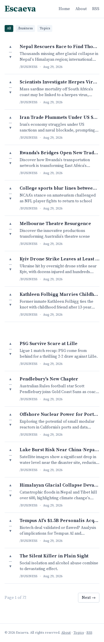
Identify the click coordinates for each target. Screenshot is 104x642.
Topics (45, 28)
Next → (89, 597)
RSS (95, 9)
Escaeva (20, 9)
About (81, 9)
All (9, 28)
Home (64, 9)
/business (25, 28)
